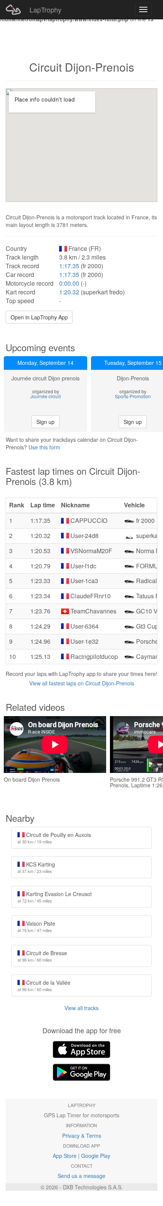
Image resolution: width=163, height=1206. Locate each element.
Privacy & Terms (81, 1135)
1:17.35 (69, 265)
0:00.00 (69, 283)
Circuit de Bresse (42, 956)
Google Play (95, 1155)
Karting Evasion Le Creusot (54, 897)
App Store (65, 1155)
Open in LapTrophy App (39, 317)
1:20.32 (69, 292)
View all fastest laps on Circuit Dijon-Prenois (81, 683)
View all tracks (81, 1008)
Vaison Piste (36, 926)
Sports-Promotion (133, 396)
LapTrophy (45, 9)
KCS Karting (36, 867)
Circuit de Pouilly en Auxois (54, 838)
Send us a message (81, 1175)
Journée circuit (45, 396)
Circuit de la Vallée (44, 985)
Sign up (45, 421)
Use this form (44, 447)
